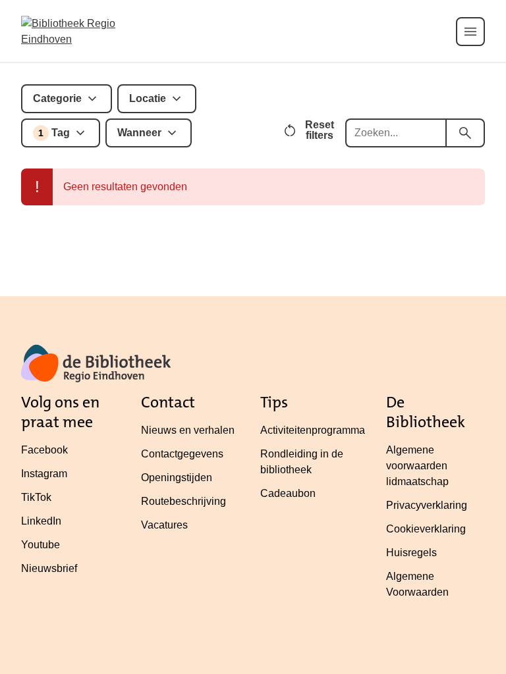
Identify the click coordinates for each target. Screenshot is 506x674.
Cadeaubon (288, 493)
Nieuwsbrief (49, 568)
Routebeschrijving (183, 501)
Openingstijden (176, 477)
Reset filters (319, 130)
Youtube (40, 544)
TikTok (36, 497)
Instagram (44, 473)
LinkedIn (41, 521)
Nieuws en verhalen (188, 430)
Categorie (57, 98)
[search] (465, 132)
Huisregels (411, 552)
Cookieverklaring (426, 528)
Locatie (147, 98)
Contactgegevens (182, 453)
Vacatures (164, 525)
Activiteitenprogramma (312, 430)
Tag (54, 132)
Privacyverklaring (426, 505)
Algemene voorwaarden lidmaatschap (417, 465)
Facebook (44, 449)
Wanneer (139, 132)
